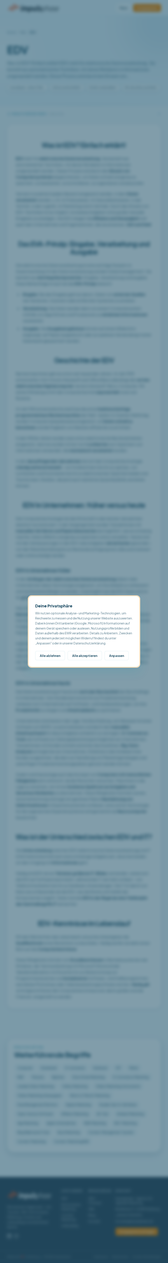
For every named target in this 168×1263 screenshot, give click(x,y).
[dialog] (84, 631)
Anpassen (116, 656)
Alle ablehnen (50, 656)
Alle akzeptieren (84, 656)
